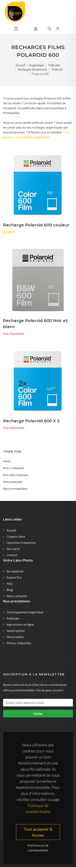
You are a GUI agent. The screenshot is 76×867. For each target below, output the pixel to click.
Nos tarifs (13, 549)
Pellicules (54, 65)
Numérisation (15, 631)
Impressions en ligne (20, 624)
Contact (11, 555)
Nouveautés (12, 482)
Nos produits (15, 637)
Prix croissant (13, 468)
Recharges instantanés (32, 69)
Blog (9, 589)
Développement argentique (24, 612)
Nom (7, 461)
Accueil (20, 65)
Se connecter (15, 571)
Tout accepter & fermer (38, 832)
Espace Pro (14, 577)
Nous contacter (16, 596)
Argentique (36, 65)
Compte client (15, 536)
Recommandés (15, 489)
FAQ (9, 583)
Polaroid (57, 69)
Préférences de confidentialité (38, 847)
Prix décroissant (15, 475)
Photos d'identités (18, 643)
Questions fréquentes (21, 542)
